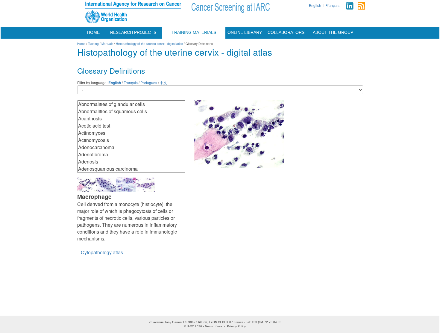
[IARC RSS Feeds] (361, 6)
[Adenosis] (131, 161)
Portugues (148, 82)
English (315, 5)
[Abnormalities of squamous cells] (131, 111)
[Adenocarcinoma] (131, 147)
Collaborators (286, 32)
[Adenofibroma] (131, 154)
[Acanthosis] (131, 118)
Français (332, 5)
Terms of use (213, 326)
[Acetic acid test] (131, 125)
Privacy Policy (236, 326)
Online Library (244, 32)
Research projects (133, 32)
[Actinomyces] (131, 133)
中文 (163, 82)
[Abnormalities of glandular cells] (131, 104)
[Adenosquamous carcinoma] (131, 168)
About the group (333, 32)
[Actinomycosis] (131, 140)
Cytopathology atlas (102, 252)
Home (93, 32)
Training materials (194, 32)
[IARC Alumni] (349, 6)
